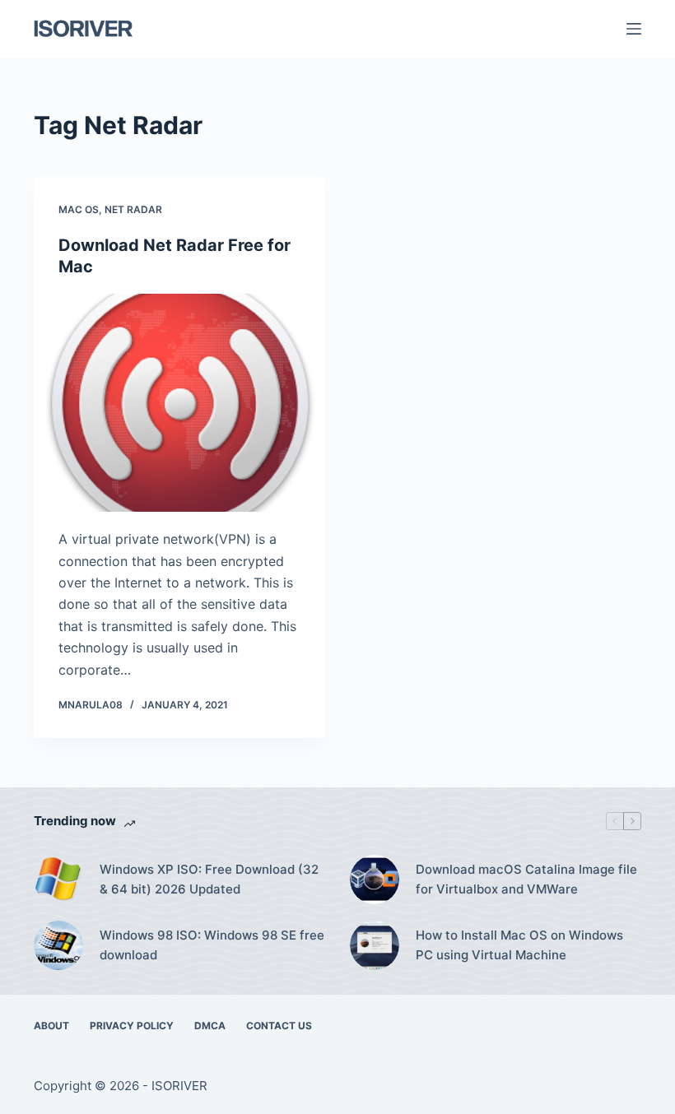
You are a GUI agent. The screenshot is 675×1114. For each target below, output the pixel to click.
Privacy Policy (132, 1025)
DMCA (210, 1025)
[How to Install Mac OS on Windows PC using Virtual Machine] (374, 945)
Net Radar (133, 209)
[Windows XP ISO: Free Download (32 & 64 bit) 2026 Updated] (58, 879)
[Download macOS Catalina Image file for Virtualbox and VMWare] (374, 879)
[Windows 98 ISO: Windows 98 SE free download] (58, 945)
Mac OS (78, 209)
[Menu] (633, 28)
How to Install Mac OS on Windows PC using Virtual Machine (519, 945)
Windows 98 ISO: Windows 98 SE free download (212, 945)
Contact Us (279, 1025)
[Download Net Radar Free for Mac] (179, 403)
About (51, 1025)
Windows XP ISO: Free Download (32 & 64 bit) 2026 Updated (209, 879)
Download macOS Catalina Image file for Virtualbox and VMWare (526, 879)
